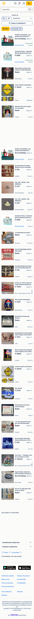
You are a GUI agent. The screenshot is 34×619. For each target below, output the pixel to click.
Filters (6, 29)
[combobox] (15, 9)
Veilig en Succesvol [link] (23, 576)
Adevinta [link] (20, 592)
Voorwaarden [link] (21, 579)
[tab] (4, 18)
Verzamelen (15, 29)
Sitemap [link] (4, 595)
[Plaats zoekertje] (29, 3)
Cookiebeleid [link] (21, 583)
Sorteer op (15, 15)
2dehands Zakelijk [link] (8, 576)
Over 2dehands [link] (7, 592)
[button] (19, 3)
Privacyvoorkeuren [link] (8, 586)
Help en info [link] (6, 579)
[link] (4, 3)
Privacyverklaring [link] (7, 583)
